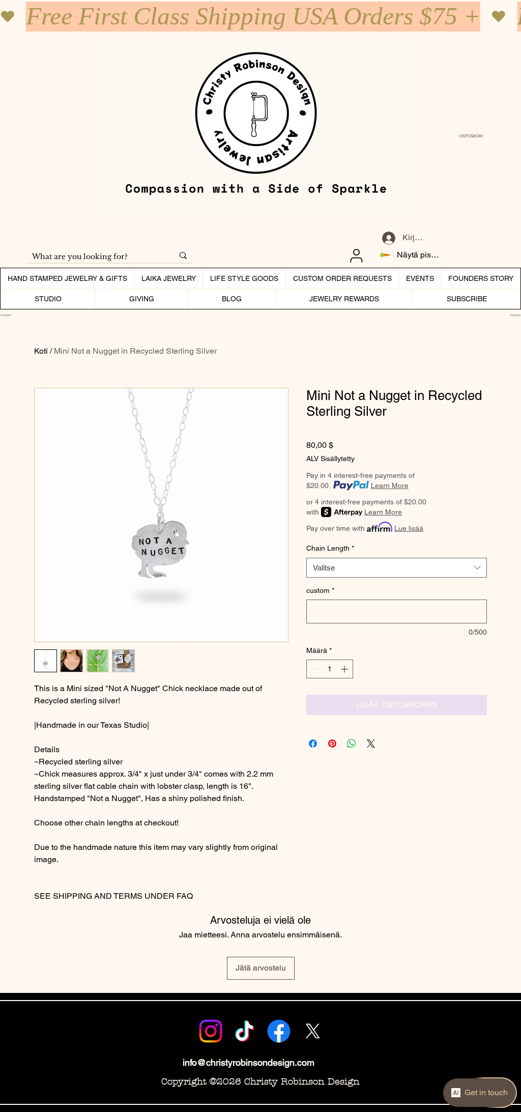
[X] (313, 1031)
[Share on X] (371, 743)
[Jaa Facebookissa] (313, 743)
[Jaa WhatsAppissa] (351, 743)
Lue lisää (408, 528)
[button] (467, 136)
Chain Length (330, 548)
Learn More (390, 485)
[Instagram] (210, 1031)
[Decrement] (314, 669)
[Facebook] (279, 1031)
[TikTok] (244, 1031)
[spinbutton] (330, 669)
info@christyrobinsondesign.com (248, 1062)
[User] (356, 255)
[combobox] (396, 568)
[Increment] (345, 669)
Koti (41, 351)
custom (320, 590)
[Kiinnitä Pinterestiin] (332, 743)
